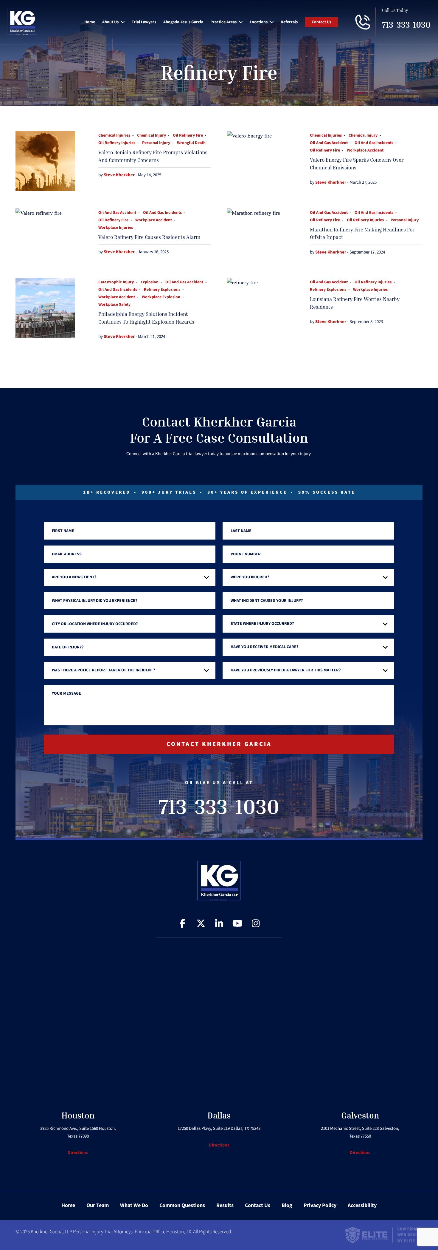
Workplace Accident (365, 150)
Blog (287, 1205)
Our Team (97, 1205)
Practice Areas (223, 22)
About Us (110, 22)
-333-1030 (406, 25)
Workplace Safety (114, 305)
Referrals (289, 22)
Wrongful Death (191, 143)
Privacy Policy (320, 1205)
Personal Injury (156, 143)
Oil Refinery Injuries (116, 143)
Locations (259, 22)
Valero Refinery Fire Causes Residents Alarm (149, 237)
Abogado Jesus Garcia (183, 22)
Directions (78, 1152)
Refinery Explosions (162, 290)
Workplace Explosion (161, 297)
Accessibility (362, 1205)
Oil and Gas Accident (329, 143)
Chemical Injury (151, 135)
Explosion (150, 282)
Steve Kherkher (120, 175)
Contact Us (321, 22)
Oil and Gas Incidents (374, 143)
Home (89, 22)
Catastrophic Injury (116, 282)
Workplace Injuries (115, 228)
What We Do (134, 1205)
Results (225, 1205)
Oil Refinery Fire (188, 135)
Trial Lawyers (144, 22)
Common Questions (182, 1205)
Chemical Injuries (114, 135)
